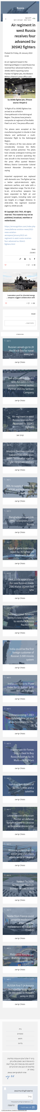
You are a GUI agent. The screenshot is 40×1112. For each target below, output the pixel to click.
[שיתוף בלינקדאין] (25, 259)
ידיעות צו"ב (32, 252)
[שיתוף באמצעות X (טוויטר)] (30, 259)
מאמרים (20, 1033)
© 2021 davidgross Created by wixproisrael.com (14, 1110)
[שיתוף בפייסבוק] (34, 259)
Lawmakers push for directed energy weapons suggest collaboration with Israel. (21, 296)
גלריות (20, 1043)
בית (20, 1029)
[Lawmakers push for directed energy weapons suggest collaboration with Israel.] (20, 282)
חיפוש (20, 1038)
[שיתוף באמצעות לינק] (20, 259)
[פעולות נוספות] (6, 19)
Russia (33, 249)
